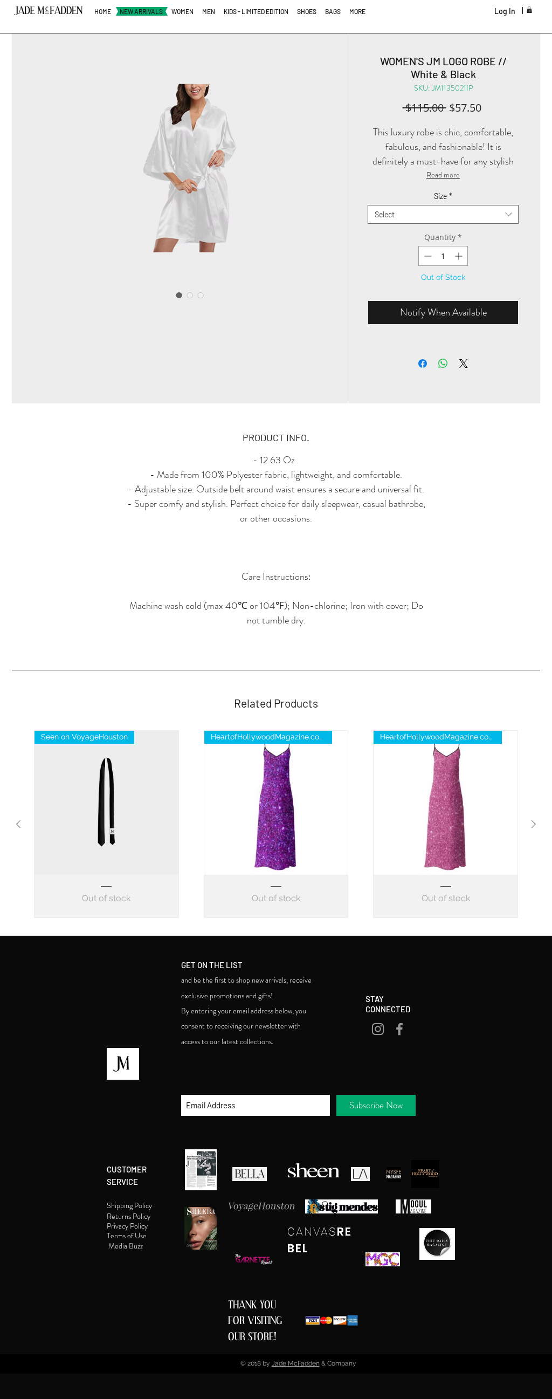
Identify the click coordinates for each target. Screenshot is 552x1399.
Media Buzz (126, 1245)
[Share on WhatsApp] (443, 363)
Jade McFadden (296, 1363)
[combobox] (443, 214)
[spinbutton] (443, 255)
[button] (529, 9)
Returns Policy (129, 1216)
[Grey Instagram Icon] (378, 1029)
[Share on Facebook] (422, 363)
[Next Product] (533, 824)
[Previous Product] (18, 824)
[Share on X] (463, 363)
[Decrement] (426, 255)
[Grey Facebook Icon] (399, 1029)
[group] (276, 824)
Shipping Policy (130, 1205)
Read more (443, 174)
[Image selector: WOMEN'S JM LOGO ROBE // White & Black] (179, 295)
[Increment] (459, 255)
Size (443, 196)
